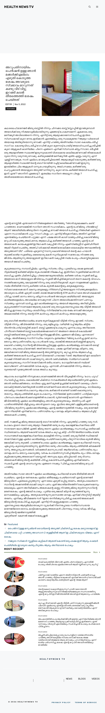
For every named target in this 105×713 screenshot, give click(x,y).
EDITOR (8, 104)
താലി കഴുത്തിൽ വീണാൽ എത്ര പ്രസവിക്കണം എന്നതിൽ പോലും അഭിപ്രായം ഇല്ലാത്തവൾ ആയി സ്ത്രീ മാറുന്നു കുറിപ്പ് (68, 563)
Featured (11, 109)
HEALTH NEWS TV (19, 7)
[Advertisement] (52, 34)
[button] (89, 7)
